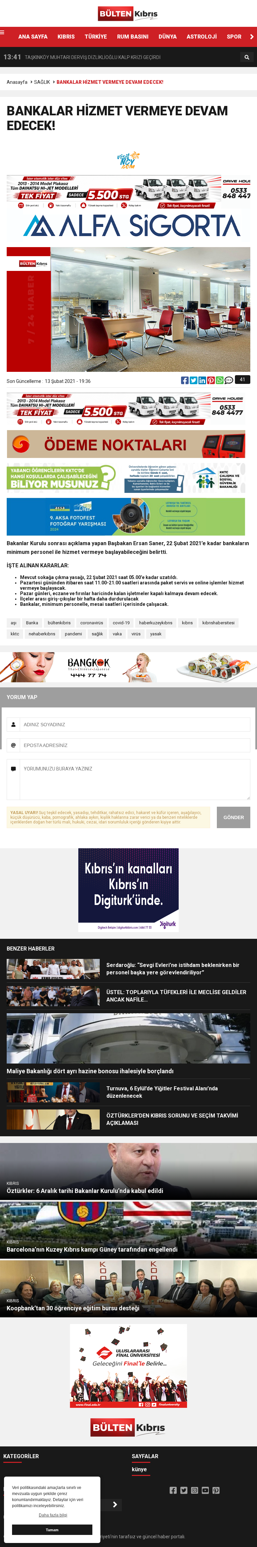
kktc (15, 633)
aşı (13, 622)
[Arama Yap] (247, 57)
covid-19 (121, 622)
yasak (156, 633)
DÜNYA (168, 37)
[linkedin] (202, 382)
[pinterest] (211, 382)
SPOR (234, 37)
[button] (252, 37)
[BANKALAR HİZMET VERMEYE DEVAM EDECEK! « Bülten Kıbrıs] (128, 13)
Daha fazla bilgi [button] (53, 1515)
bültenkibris (59, 622)
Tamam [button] (52, 1530)
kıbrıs (187, 622)
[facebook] (185, 382)
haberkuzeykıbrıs (155, 622)
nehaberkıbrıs (42, 633)
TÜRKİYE (96, 37)
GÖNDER (234, 817)
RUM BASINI (133, 37)
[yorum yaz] (229, 382)
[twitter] (194, 382)
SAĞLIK (42, 82)
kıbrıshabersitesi (218, 622)
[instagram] (194, 1490)
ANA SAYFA (33, 37)
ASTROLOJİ (202, 37)
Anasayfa (17, 82)
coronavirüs (91, 622)
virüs (136, 633)
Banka (32, 622)
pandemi (73, 633)
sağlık (97, 633)
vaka (117, 633)
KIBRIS (66, 37)
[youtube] (205, 1490)
